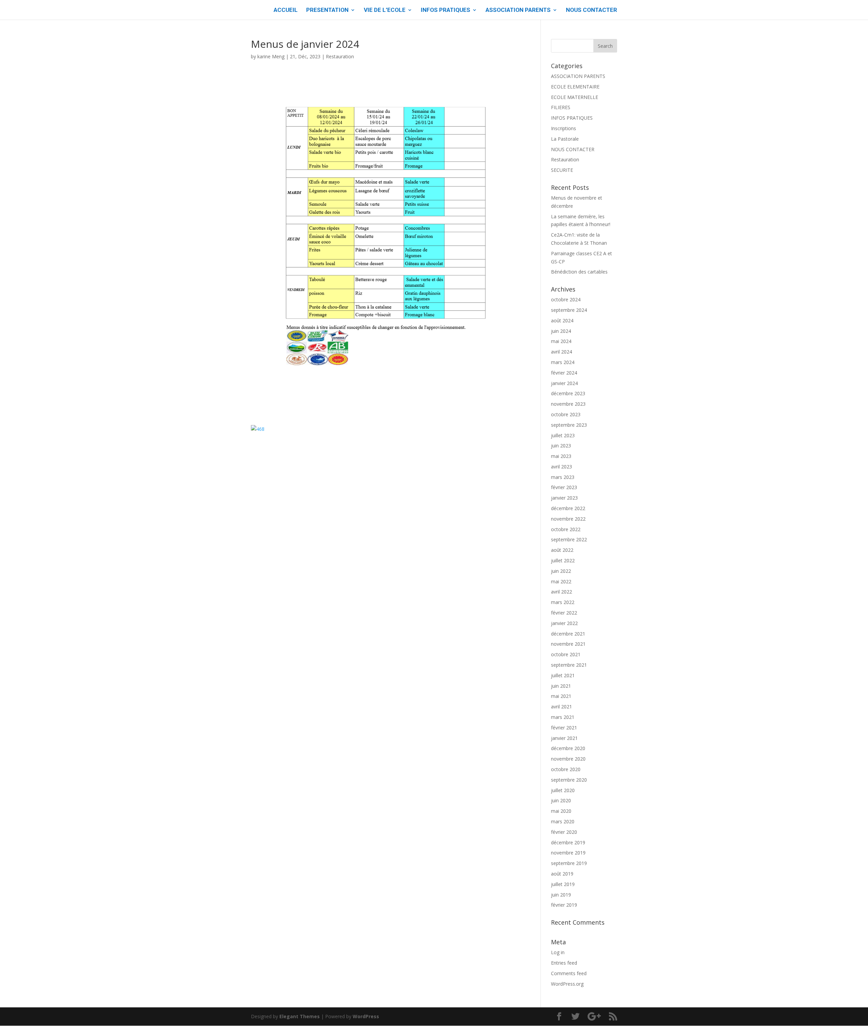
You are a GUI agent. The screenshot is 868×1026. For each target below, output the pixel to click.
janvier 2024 (564, 383)
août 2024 (562, 320)
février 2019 (564, 905)
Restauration (340, 56)
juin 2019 (561, 894)
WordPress (366, 1016)
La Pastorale (565, 139)
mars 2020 (562, 821)
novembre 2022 (568, 519)
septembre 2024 (569, 310)
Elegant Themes (299, 1016)
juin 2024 (561, 331)
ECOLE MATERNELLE (574, 97)
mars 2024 (562, 362)
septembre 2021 (569, 665)
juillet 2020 (563, 790)
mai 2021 (561, 696)
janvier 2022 (564, 623)
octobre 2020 (565, 769)
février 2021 (564, 727)
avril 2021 (561, 706)
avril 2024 (561, 351)
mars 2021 (562, 717)
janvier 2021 (564, 738)
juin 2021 (561, 686)
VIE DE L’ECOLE (385, 10)
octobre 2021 (565, 654)
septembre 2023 (569, 425)
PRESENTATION (327, 10)
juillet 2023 (563, 435)
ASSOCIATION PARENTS (518, 10)
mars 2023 (562, 477)
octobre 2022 (565, 529)
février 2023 (564, 487)
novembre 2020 (568, 759)
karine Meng (270, 56)
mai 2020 (561, 811)
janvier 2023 (564, 498)
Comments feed (569, 973)
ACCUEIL (286, 10)
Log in (558, 952)
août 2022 (562, 550)
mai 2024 (561, 341)
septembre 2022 (569, 539)
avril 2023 (561, 466)
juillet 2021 (563, 675)
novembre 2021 (568, 644)
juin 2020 (561, 800)
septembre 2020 (569, 780)
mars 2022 (562, 602)
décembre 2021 (568, 633)
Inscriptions (563, 128)
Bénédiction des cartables (579, 271)
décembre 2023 (568, 393)
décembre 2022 (568, 508)
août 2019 (562, 873)
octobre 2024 (565, 299)
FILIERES (560, 107)
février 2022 (564, 612)
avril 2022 (561, 591)
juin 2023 (561, 445)
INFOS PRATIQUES (445, 10)
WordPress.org (567, 984)
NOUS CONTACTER (591, 10)
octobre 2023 (565, 414)
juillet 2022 (563, 560)
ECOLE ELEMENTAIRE (575, 86)
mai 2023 (561, 456)
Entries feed (564, 963)
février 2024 (564, 372)
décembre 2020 (568, 748)
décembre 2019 (568, 842)
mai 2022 (561, 581)
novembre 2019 (568, 852)
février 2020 (564, 832)
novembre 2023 (568, 404)
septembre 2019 (569, 863)
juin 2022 (561, 571)
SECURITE (562, 170)
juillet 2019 (563, 884)
